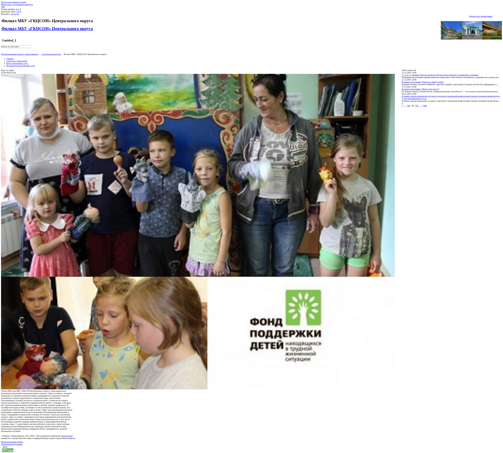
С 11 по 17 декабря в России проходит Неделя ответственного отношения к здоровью (440, 75)
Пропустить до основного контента (17, 4)
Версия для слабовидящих (481, 16)
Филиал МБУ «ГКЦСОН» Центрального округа (47, 27)
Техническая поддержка (12, 444)
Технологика (67, 436)
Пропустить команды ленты (13, 2)
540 (408, 106)
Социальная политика (51, 54)
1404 (425, 106)
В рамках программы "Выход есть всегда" (420, 89)
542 (417, 106)
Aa (12, 14)
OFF (3, 7)
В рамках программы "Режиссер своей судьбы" (423, 82)
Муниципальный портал (12, 442)
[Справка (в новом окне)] (2, 51)
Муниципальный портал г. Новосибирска (19, 54)
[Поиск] (2, 49)
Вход (5, 447)
